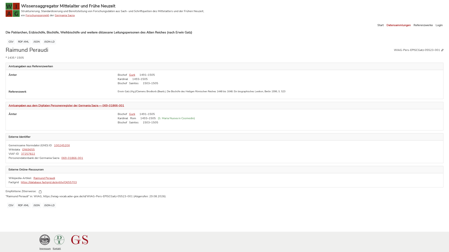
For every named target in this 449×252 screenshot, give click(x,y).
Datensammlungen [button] (399, 25)
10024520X (62, 145)
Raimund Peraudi (44, 178)
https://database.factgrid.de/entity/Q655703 (49, 182)
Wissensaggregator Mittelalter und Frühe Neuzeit (68, 6)
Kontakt (57, 248)
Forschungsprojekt (37, 15)
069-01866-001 (72, 158)
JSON (36, 41)
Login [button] (439, 25)
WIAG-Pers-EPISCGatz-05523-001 (417, 50)
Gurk (132, 75)
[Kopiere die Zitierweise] (40, 191)
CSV (11, 41)
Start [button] (380, 25)
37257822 (28, 154)
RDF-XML (23, 41)
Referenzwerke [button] (423, 25)
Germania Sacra (65, 15)
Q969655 (28, 150)
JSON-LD (49, 41)
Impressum (45, 248)
